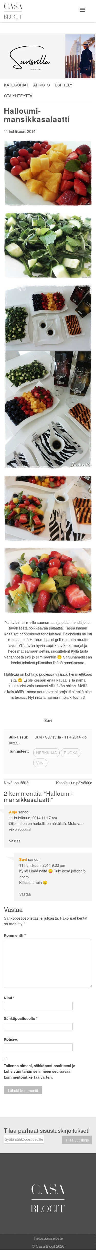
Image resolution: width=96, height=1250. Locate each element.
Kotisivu (11, 1039)
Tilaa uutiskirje (77, 1140)
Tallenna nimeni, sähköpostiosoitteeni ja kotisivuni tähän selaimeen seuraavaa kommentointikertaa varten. (39, 1071)
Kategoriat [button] (16, 84)
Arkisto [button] (41, 84)
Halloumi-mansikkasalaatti (37, 114)
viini (40, 762)
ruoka (71, 752)
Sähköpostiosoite (21, 1018)
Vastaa (14, 840)
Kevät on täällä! (16, 782)
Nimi (9, 998)
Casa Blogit (14, 11)
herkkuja (46, 752)
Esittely (63, 84)
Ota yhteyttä (18, 95)
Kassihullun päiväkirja (74, 782)
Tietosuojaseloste (48, 1238)
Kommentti (15, 935)
